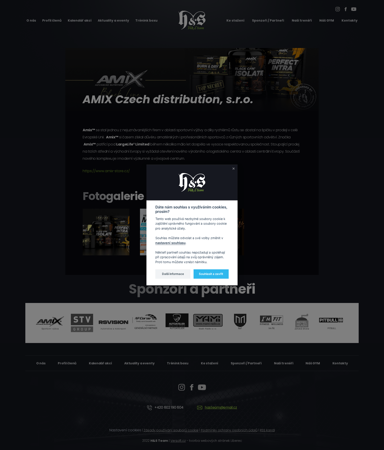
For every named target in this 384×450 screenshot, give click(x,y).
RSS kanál (267, 430)
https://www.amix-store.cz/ (106, 171)
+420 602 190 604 (169, 407)
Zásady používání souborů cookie (171, 430)
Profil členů (52, 20)
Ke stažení (235, 20)
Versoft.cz (178, 440)
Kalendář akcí (80, 20)
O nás (31, 20)
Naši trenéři (302, 20)
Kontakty (350, 20)
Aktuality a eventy (113, 20)
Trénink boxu (146, 20)
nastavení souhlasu (170, 242)
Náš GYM (326, 20)
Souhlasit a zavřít (211, 274)
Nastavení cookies (125, 430)
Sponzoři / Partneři (268, 20)
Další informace (173, 274)
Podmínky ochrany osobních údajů (229, 430)
